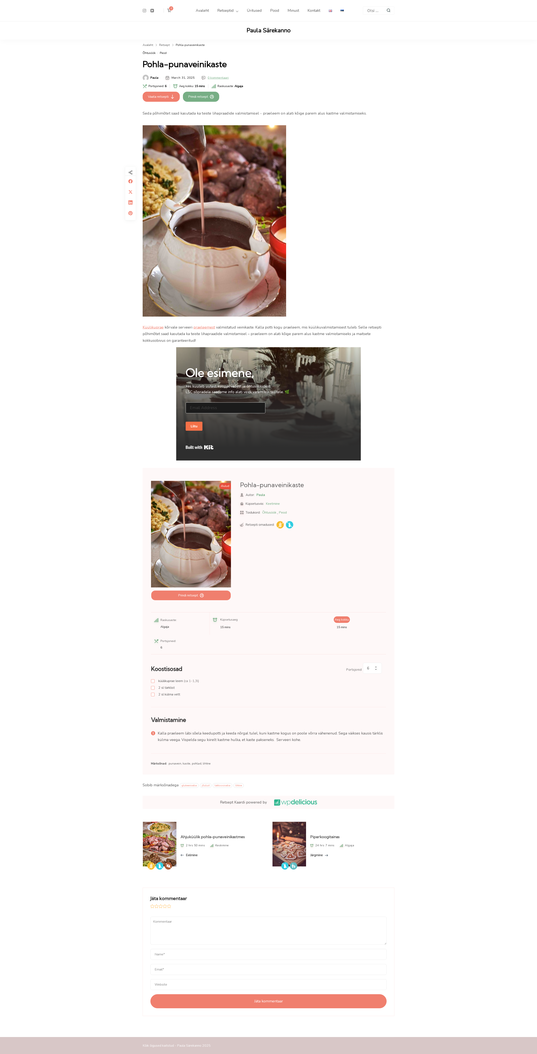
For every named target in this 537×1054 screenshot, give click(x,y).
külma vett (169, 694)
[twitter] (130, 192)
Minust (293, 10)
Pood (274, 10)
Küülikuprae (153, 327)
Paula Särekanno (269, 30)
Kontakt (314, 10)
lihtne (238, 785)
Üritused (254, 10)
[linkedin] (130, 202)
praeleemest (204, 327)
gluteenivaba (189, 785)
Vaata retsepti (158, 96)
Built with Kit (200, 447)
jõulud (206, 785)
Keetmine (273, 503)
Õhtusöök (149, 53)
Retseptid (225, 10)
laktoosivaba (222, 785)
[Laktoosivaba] (289, 524)
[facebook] (130, 181)
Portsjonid (354, 670)
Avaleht (202, 10)
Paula (154, 77)
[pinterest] (130, 213)
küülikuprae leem (178, 681)
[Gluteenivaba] (280, 524)
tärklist (166, 687)
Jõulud (225, 486)
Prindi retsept (198, 96)
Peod (163, 53)
